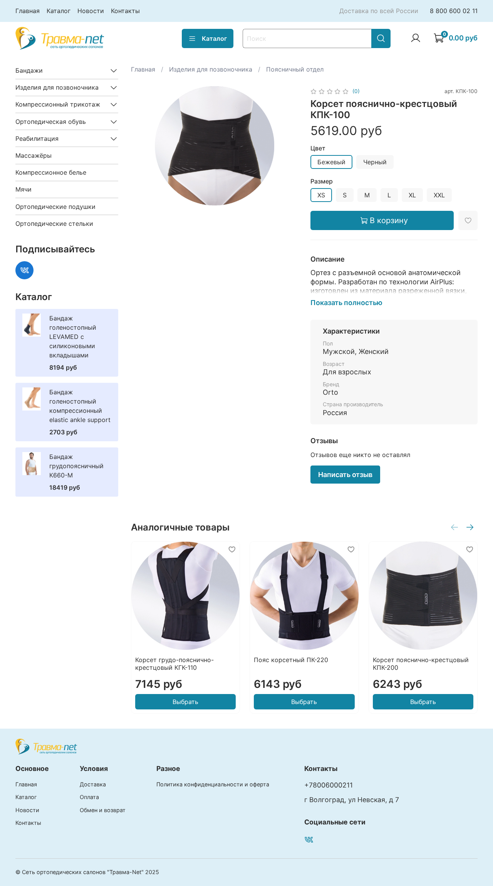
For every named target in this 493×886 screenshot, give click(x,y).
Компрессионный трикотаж (57, 104)
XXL (439, 195)
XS (321, 195)
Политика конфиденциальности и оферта (212, 784)
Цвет (317, 148)
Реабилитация (37, 138)
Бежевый (331, 162)
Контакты (125, 11)
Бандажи (29, 70)
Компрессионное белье (50, 172)
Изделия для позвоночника (210, 69)
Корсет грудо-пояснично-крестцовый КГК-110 (174, 663)
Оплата (89, 797)
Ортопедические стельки (54, 223)
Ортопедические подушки (55, 206)
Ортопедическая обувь (50, 121)
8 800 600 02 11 (454, 11)
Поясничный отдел (295, 69)
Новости (90, 11)
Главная (27, 11)
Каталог (58, 11)
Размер (321, 181)
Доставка (93, 784)
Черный (375, 162)
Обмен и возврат (103, 810)
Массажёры (33, 155)
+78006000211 (328, 785)
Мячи (23, 189)
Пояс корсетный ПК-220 (291, 660)
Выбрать (185, 702)
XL (412, 195)
